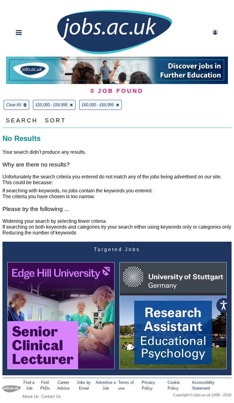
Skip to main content (24, 5)
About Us (30, 396)
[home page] (114, 53)
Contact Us (51, 396)
